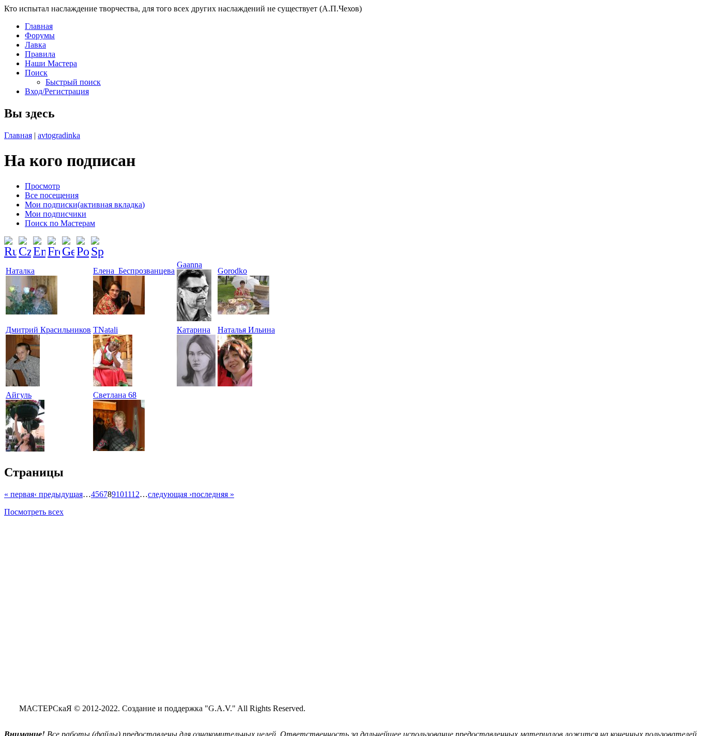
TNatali (105, 329)
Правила (40, 54)
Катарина (193, 329)
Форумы (40, 35)
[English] (39, 243)
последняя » (213, 494)
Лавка (35, 44)
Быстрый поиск (73, 82)
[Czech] (25, 243)
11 (127, 494)
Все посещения (52, 195)
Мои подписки (85, 204)
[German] (68, 243)
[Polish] (82, 243)
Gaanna (189, 264)
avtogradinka (59, 135)
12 (135, 494)
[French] (54, 243)
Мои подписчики (55, 213)
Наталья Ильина (246, 329)
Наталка (20, 270)
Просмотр (42, 186)
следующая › (170, 494)
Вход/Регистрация (57, 91)
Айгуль (19, 394)
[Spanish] (97, 243)
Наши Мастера (51, 63)
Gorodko (232, 270)
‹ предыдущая (58, 494)
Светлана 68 (114, 394)
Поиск (36, 72)
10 (120, 494)
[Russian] (10, 243)
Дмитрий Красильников (48, 329)
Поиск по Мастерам (60, 223)
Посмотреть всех (34, 511)
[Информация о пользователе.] (31, 311)
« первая (19, 494)
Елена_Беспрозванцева (134, 270)
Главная (39, 26)
